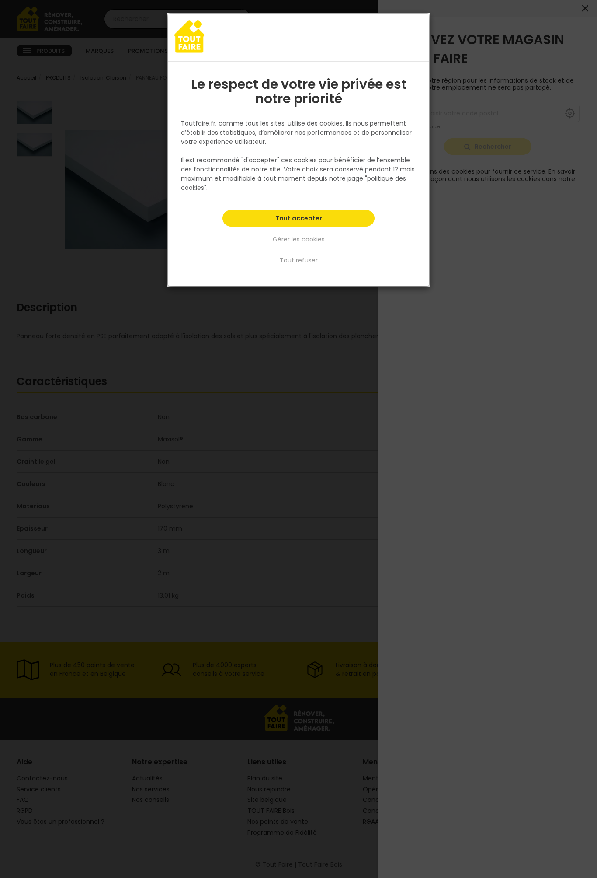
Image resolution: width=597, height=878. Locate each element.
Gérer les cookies (299, 239)
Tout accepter (298, 218)
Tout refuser (299, 260)
